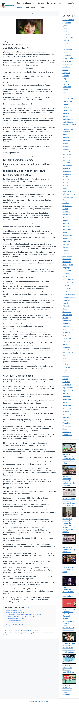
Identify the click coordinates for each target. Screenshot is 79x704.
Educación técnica (66, 175)
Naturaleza (66, 321)
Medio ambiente (68, 294)
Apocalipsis (66, 40)
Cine (64, 93)
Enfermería (66, 191)
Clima (64, 95)
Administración (68, 20)
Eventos (65, 203)
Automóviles (67, 64)
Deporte (65, 137)
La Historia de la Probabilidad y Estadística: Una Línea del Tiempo (68, 614)
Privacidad (66, 338)
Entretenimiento (54, 3)
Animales (66, 34)
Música (41, 8)
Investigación (67, 265)
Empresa (66, 182)
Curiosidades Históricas (67, 130)
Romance (66, 367)
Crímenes (66, 107)
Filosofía (65, 218)
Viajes (64, 429)
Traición (65, 411)
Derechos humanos (66, 150)
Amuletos (66, 31)
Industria (65, 250)
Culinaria (65, 113)
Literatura (66, 273)
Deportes (66, 140)
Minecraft (66, 300)
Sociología (66, 385)
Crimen (65, 104)
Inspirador (66, 262)
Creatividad (67, 101)
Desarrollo (66, 154)
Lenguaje (66, 268)
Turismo (65, 417)
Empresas (66, 185)
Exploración (67, 206)
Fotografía (66, 229)
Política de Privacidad (42, 701)
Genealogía (67, 235)
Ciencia (65, 90)
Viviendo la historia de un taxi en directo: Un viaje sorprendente (68, 591)
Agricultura (66, 23)
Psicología (66, 341)
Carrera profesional (66, 85)
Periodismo (66, 332)
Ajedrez (65, 26)
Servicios (65, 376)
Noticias (65, 326)
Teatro (65, 393)
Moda (64, 309)
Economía (66, 168)
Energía (65, 188)
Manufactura (67, 282)
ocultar (28, 608)
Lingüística (66, 271)
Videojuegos (67, 435)
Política (65, 335)
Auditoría (66, 52)
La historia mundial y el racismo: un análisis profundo (67, 689)
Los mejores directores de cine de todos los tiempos (22, 631)
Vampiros (66, 423)
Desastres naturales (66, 161)
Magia (64, 276)
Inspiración (66, 259)
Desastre (66, 157)
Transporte (66, 414)
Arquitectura (67, 43)
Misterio (65, 303)
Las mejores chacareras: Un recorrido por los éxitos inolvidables (68, 569)
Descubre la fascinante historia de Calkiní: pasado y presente (68, 480)
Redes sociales (68, 352)
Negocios (66, 324)
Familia (65, 209)
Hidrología (66, 244)
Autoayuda (66, 55)
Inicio (18, 3)
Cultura (41, 3)
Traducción (66, 408)
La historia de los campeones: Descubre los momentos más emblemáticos (69, 647)
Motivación (66, 312)
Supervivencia (67, 391)
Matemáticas (67, 288)
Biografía (66, 73)
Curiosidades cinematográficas (69, 124)
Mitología (66, 306)
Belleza (65, 70)
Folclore (65, 223)
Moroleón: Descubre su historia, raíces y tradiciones (68, 548)
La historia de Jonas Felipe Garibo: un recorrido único (68, 668)
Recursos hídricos (66, 348)
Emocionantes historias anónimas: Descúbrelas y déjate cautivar (68, 625)
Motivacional (67, 315)
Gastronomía (67, 232)
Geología (66, 241)
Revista (65, 364)
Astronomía (67, 49)
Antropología (67, 37)
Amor (64, 29)
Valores (65, 420)
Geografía (66, 238)
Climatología (67, 98)
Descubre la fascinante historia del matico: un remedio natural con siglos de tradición (68, 525)
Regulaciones (67, 355)
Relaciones (66, 358)
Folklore (65, 226)
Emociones (66, 179)
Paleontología (68, 329)
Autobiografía (67, 58)
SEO (63, 373)
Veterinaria (66, 426)
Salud (64, 370)
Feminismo (66, 215)
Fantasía (66, 212)
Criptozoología (68, 110)
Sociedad (66, 382)
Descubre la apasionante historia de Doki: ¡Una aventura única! (68, 458)
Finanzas (65, 220)
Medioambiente (68, 297)
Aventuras (66, 67)
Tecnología (69, 3)
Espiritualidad (67, 197)
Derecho (65, 143)
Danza (65, 134)
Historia (19, 8)
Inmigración (67, 256)
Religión (65, 361)
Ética (64, 200)
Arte (64, 46)
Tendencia (66, 399)
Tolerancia (66, 405)
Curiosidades (28, 3)
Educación (66, 171)
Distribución (67, 165)
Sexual (65, 379)
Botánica (66, 82)
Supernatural (67, 388)
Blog (64, 79)
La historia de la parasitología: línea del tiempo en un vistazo (68, 502)
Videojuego (66, 432)
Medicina (66, 291)
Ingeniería (66, 253)
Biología (65, 76)
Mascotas (66, 285)
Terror (64, 402)
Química (65, 344)
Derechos (66, 146)
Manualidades (68, 279)
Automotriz (66, 61)
